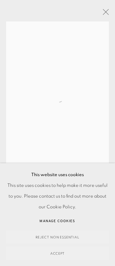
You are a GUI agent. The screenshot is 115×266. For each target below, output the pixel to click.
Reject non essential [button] (58, 237)
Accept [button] (57, 253)
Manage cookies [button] (57, 221)
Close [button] (104, 13)
